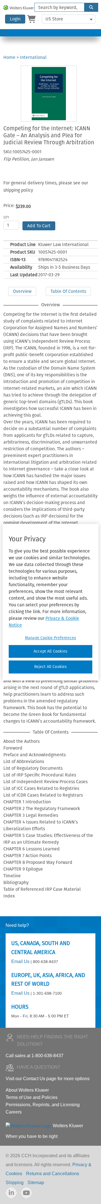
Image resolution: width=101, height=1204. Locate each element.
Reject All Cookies (50, 667)
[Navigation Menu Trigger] (3, 32)
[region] (50, 602)
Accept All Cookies (50, 651)
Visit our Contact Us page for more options (47, 1078)
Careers (14, 1112)
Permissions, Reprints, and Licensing (43, 1104)
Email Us (20, 961)
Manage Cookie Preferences (50, 637)
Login (15, 19)
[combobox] (57, 7)
